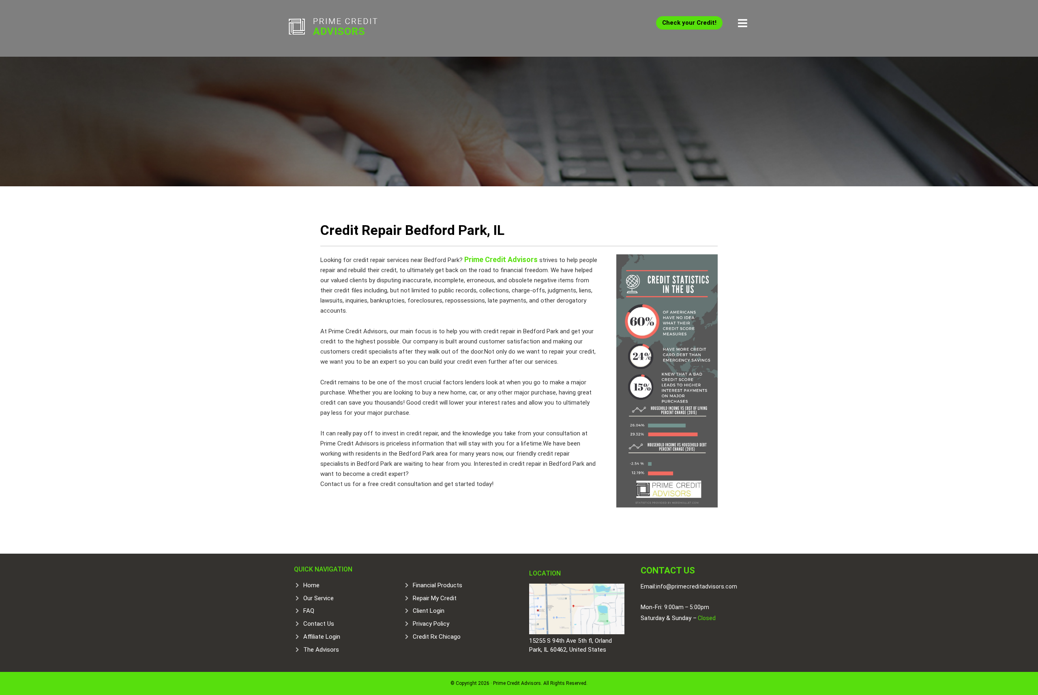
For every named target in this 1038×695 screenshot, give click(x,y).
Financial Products (437, 585)
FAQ (308, 610)
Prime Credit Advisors (349, 28)
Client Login (428, 610)
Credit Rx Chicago (437, 636)
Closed (706, 618)
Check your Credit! (689, 22)
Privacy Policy (431, 623)
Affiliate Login (321, 636)
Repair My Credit (435, 598)
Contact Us (318, 623)
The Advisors (321, 649)
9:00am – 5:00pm (686, 607)
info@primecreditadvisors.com (696, 586)
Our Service (318, 598)
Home (311, 585)
